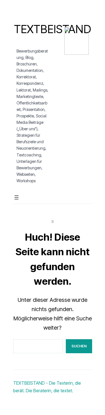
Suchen (79, 346)
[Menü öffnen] (16, 197)
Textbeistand (52, 29)
